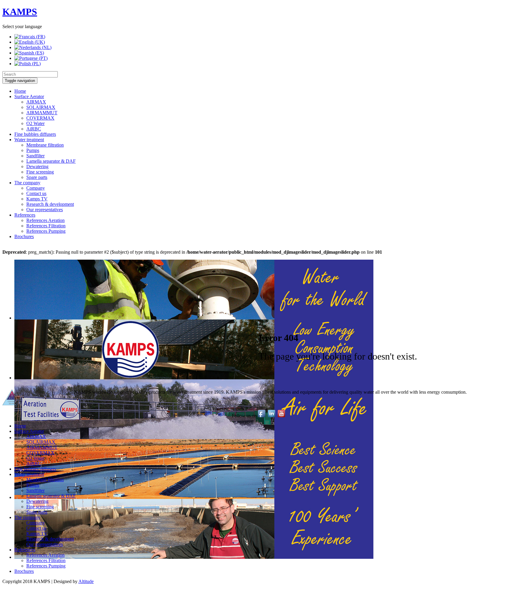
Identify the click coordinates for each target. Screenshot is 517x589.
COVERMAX (40, 118)
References (24, 214)
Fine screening (40, 171)
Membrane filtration (45, 144)
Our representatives (44, 209)
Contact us (36, 193)
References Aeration (45, 220)
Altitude (86, 581)
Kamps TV (37, 198)
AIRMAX (36, 101)
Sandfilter (35, 155)
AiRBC (33, 128)
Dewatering (37, 166)
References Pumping (46, 231)
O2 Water (35, 123)
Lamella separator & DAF (51, 161)
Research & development (50, 204)
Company (35, 188)
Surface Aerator (29, 96)
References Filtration (46, 225)
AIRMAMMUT (41, 112)
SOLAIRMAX (40, 107)
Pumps (32, 150)
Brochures (24, 236)
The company (27, 182)
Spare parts (36, 177)
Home (20, 91)
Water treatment (29, 139)
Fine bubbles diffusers (35, 134)
